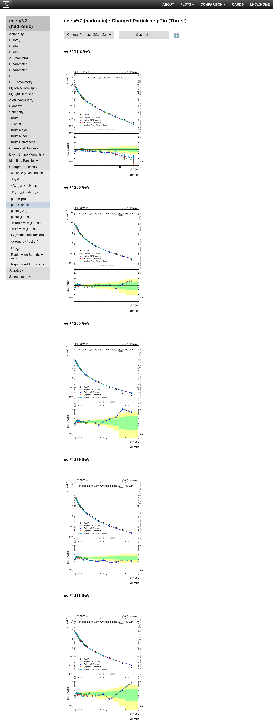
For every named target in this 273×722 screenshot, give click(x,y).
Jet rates (15, 270)
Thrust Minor (18, 136)
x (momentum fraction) (27, 235)
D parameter (18, 70)
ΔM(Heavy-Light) (21, 100)
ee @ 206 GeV (77, 187)
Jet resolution (18, 276)
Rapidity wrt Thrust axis (27, 264)
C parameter (18, 64)
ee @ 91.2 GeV (77, 51)
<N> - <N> (24, 186)
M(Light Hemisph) (21, 94)
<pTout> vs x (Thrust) (26, 223)
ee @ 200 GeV (77, 323)
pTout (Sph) (19, 211)
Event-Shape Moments (25, 154)
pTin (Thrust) (20, 205)
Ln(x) (15, 248)
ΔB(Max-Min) (18, 58)
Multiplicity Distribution (27, 173)
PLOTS (185, 4)
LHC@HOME (260, 4)
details (134, 175)
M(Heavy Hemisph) (23, 88)
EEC (12, 76)
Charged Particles (22, 167)
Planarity (15, 106)
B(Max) (14, 46)
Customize (143, 34)
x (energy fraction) (24, 242)
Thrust (13, 118)
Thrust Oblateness (22, 142)
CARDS (238, 4)
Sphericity (16, 112)
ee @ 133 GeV (77, 595)
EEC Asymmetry (20, 82)
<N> (15, 179)
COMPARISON (212, 4)
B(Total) (14, 40)
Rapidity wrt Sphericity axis (27, 256)
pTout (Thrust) (21, 217)
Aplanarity (16, 34)
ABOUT (168, 4)
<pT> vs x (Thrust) (24, 229)
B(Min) (14, 52)
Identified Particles (22, 160)
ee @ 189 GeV (77, 459)
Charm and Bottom (22, 148)
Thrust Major (18, 130)
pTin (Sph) (18, 199)
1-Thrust (15, 124)
